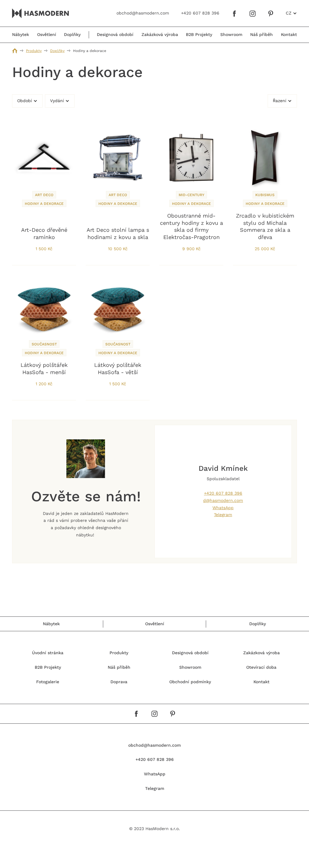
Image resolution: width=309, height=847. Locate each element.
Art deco (44, 195)
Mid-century (191, 195)
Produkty (34, 51)
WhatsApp (223, 507)
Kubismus (265, 195)
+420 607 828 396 (223, 493)
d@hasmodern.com (223, 500)
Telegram (223, 514)
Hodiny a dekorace (44, 204)
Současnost (44, 344)
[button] (291, 13)
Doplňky (57, 51)
